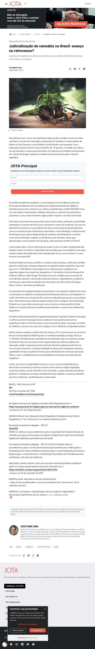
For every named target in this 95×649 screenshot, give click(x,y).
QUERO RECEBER (47, 191)
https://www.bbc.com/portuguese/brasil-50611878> (33, 470)
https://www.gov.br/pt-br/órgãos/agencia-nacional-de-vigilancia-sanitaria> (44, 407)
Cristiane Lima (15, 68)
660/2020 (13, 428)
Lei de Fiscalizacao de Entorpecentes (26, 394)
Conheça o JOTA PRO (15, 586)
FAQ (6, 631)
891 (11, 387)
